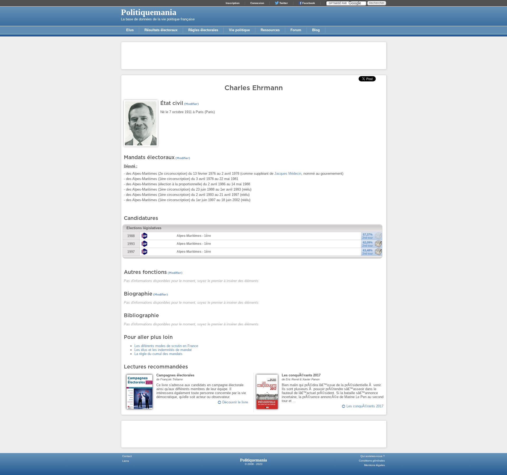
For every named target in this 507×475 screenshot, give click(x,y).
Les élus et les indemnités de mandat (163, 350)
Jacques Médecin (287, 174)
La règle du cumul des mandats (158, 354)
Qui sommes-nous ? (372, 456)
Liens (125, 460)
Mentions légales (374, 465)
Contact (127, 456)
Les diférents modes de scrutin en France (166, 346)
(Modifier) (191, 104)
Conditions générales (372, 460)
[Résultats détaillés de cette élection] (378, 247)
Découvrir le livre (235, 402)
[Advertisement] (254, 55)
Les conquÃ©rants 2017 (364, 406)
